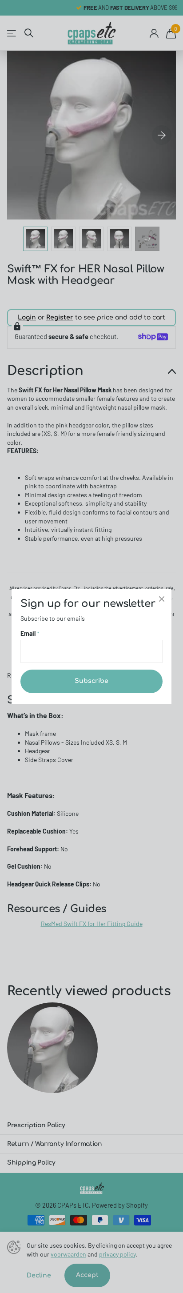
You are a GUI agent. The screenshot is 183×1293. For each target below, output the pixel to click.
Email (30, 633)
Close (161, 599)
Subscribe (91, 681)
